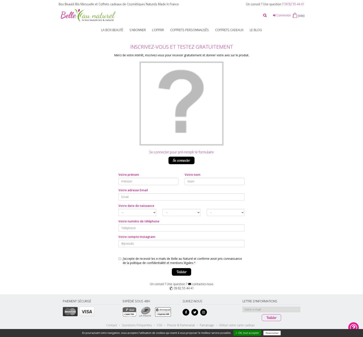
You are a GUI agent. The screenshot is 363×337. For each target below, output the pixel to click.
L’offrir (158, 30)
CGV (159, 325)
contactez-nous (202, 284)
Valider (181, 271)
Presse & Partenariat (181, 325)
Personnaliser (272, 333)
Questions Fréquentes (137, 325)
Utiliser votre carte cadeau (237, 325)
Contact (111, 325)
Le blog (256, 30)
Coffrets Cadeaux (229, 30)
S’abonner (137, 30)
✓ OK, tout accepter (247, 333)
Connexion (283, 15)
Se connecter (181, 160)
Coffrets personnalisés (189, 30)
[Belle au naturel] (88, 15)
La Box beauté (112, 30)
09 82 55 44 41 (294, 4)
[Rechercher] (265, 15)
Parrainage (207, 325)
